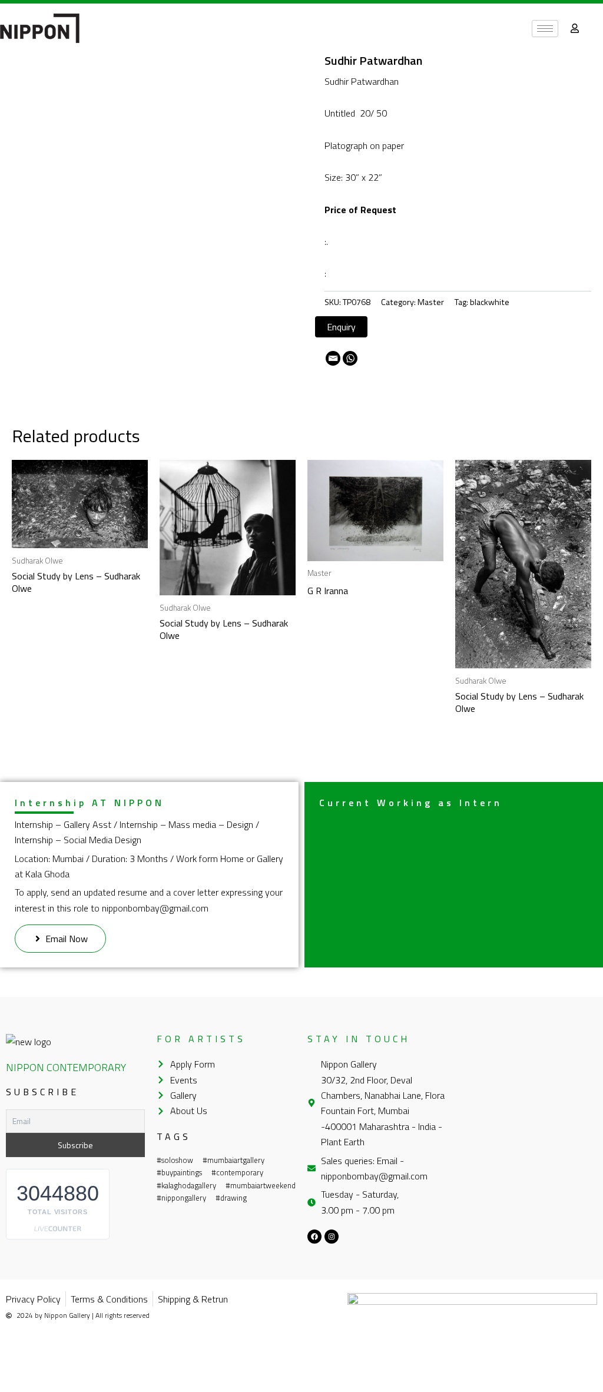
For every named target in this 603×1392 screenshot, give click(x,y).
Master (431, 302)
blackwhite (489, 302)
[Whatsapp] (350, 358)
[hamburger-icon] (545, 28)
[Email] (333, 358)
